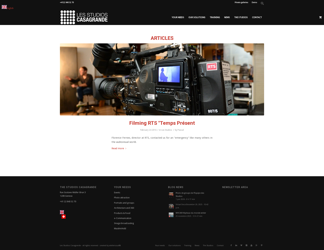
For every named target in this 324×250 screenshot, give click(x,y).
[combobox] (7, 7)
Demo (254, 2)
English (10, 8)
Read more (118, 148)
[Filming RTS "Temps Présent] (162, 79)
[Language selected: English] (67, 214)
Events (117, 192)
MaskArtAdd (120, 228)
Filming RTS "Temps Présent (162, 123)
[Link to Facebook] (231, 245)
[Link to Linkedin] (236, 245)
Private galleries (241, 2)
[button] (262, 4)
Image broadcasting (124, 223)
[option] (64, 217)
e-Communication (122, 218)
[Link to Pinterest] (261, 245)
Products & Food (122, 213)
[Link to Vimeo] (241, 245)
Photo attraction (122, 197)
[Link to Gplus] (256, 245)
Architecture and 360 (124, 208)
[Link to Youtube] (251, 245)
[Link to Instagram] (246, 245)
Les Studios (166, 130)
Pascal (181, 130)
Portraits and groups (124, 203)
